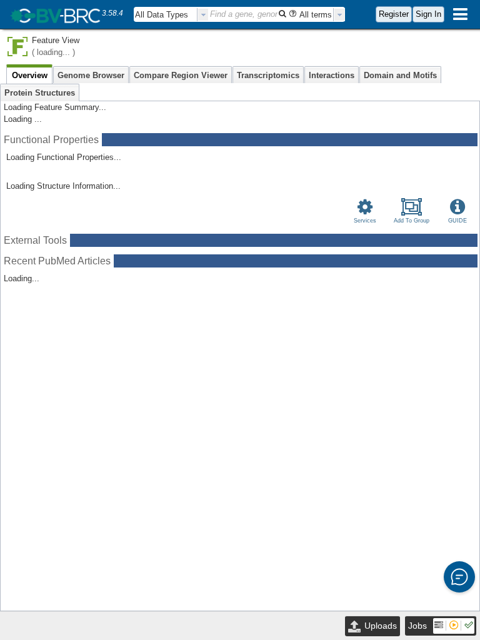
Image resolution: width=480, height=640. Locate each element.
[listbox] (171, 14)
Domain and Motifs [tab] (400, 75)
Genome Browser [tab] (91, 75)
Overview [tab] (30, 75)
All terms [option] (315, 14)
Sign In (428, 14)
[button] (459, 576)
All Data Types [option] (161, 14)
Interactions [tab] (331, 75)
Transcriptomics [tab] (268, 75)
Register (394, 14)
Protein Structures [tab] (39, 93)
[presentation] (203, 15)
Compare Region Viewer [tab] (181, 75)
